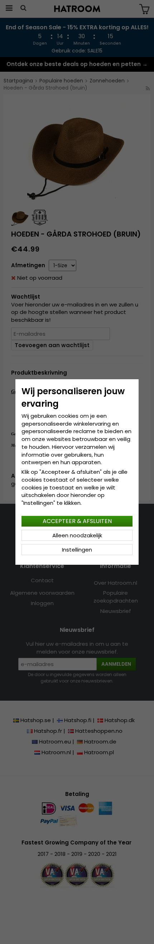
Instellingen (77, 549)
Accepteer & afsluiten (77, 521)
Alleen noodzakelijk (77, 535)
